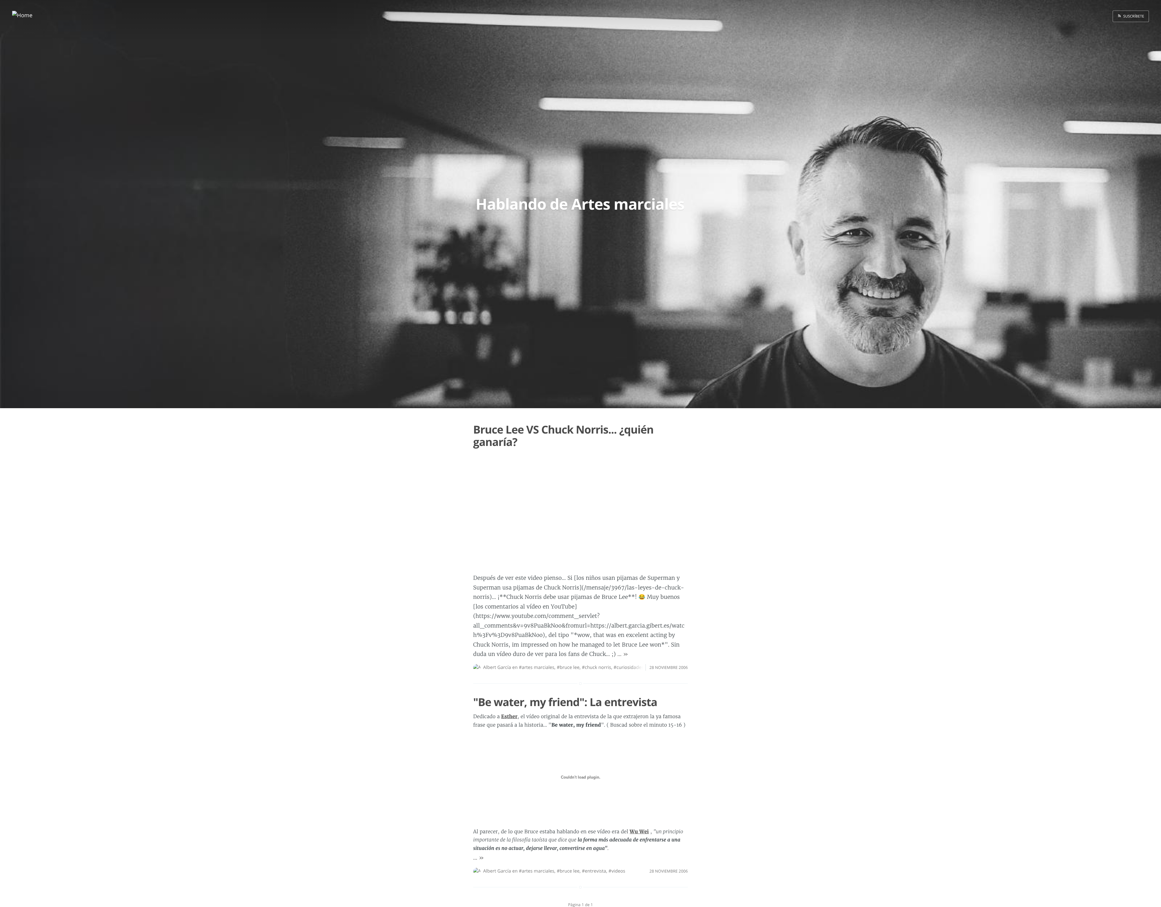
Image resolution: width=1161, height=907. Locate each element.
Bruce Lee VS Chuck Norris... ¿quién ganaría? (563, 435)
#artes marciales (536, 667)
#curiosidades (628, 667)
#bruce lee (568, 667)
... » (622, 653)
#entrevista (594, 871)
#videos (617, 871)
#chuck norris (596, 667)
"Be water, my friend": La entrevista (565, 702)
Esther (509, 717)
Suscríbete (1132, 16)
